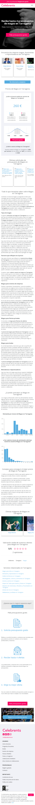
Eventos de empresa (7, 751)
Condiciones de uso (7, 777)
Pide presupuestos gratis (18, 35)
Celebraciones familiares (8, 758)
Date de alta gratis (17, 606)
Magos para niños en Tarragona (10, 571)
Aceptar (31, 795)
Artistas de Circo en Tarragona (10, 590)
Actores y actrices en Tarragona (10, 581)
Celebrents (11, 560)
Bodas (4, 749)
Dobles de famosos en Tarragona (11, 576)
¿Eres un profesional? (17, 1)
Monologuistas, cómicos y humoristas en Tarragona (16, 578)
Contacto (4, 770)
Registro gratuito (6, 768)
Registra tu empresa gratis (17, 717)
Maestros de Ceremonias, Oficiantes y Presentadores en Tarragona (17, 586)
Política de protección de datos (10, 779)
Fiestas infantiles (6, 753)
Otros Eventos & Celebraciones (10, 761)
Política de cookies (7, 782)
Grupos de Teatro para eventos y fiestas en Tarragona (16, 583)
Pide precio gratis (17, 140)
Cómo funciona (6, 744)
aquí (13, 802)
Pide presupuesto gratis (17, 704)
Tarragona (18, 560)
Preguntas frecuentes (8, 746)
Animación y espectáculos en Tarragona (13, 573)
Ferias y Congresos (7, 756)
